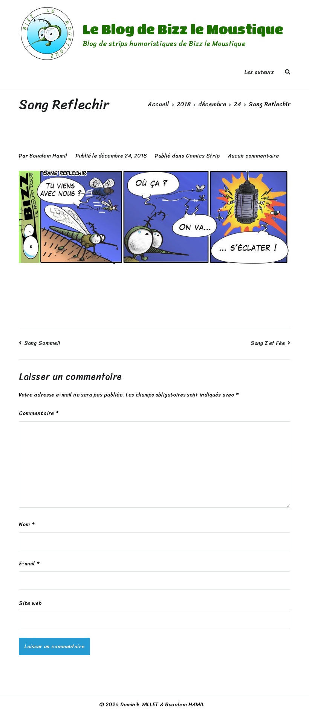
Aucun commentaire (253, 156)
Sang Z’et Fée (268, 343)
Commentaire (38, 413)
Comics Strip (203, 156)
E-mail (29, 563)
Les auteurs (259, 72)
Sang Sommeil (42, 343)
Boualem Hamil (48, 156)
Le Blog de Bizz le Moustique (183, 29)
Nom (26, 524)
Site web (30, 603)
